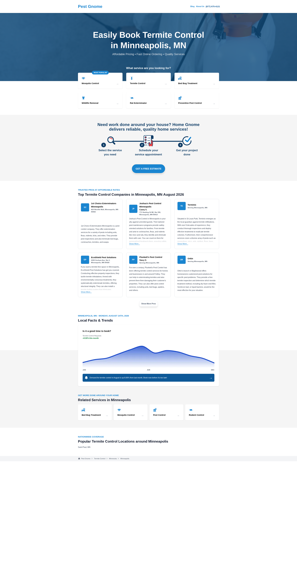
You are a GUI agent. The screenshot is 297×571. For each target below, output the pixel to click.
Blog (192, 6)
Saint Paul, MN (84, 447)
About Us (200, 6)
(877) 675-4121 (213, 6)
